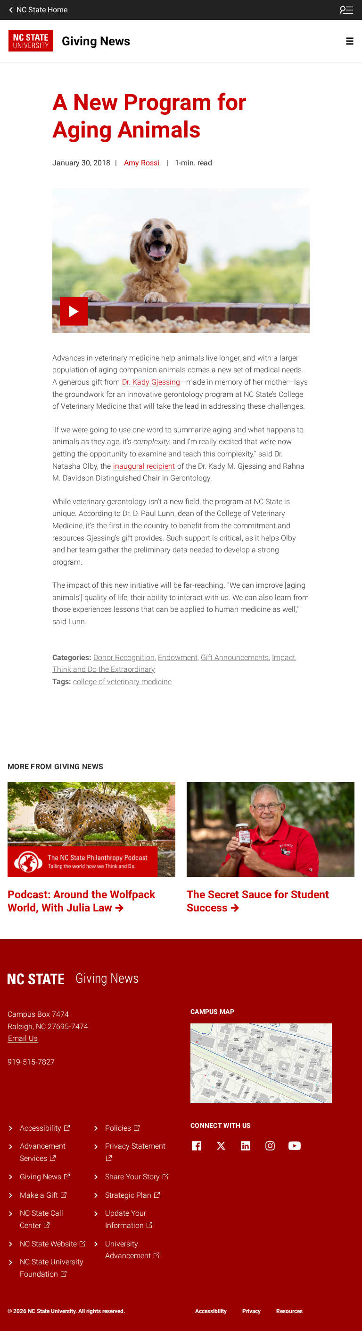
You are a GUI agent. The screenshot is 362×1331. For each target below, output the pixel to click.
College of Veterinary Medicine (122, 681)
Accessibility (211, 1311)
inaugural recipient (144, 466)
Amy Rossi (141, 162)
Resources (289, 1311)
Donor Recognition (124, 657)
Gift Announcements (235, 657)
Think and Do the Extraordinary (103, 669)
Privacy (251, 1311)
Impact (283, 657)
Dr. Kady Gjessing (151, 382)
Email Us (23, 1038)
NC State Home (41, 9)
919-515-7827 (31, 1061)
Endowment (177, 657)
